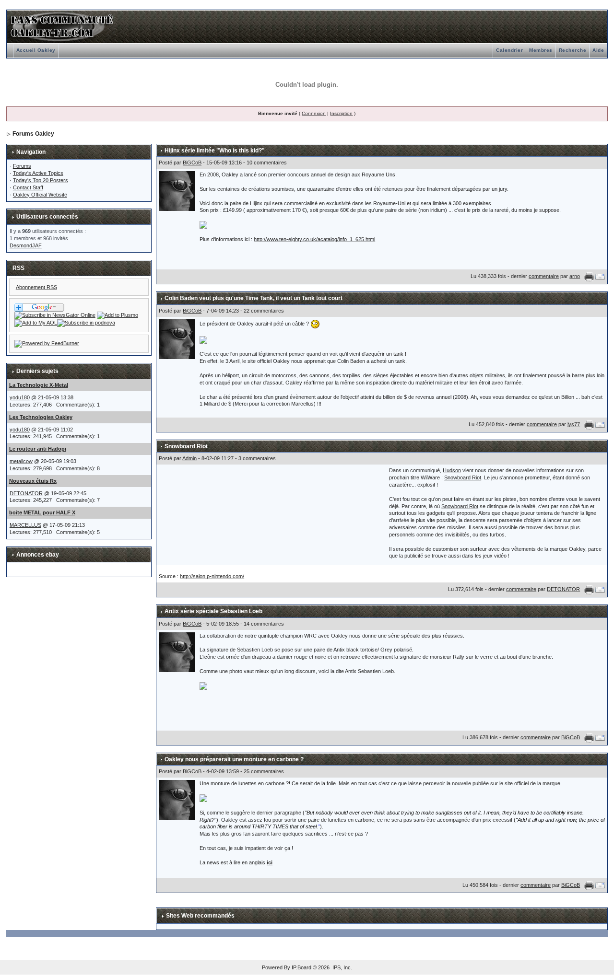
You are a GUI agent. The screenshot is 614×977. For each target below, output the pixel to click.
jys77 (573, 424)
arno (574, 276)
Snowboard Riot (186, 446)
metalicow (21, 461)
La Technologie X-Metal (38, 385)
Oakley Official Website (40, 195)
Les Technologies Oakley (40, 417)
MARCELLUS (25, 525)
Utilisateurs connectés (47, 216)
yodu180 (20, 397)
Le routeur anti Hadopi (37, 449)
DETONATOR (26, 493)
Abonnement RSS (36, 287)
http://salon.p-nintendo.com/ (212, 576)
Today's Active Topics (38, 173)
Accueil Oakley (36, 50)
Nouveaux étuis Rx (33, 481)
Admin (189, 458)
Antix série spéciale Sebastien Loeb (213, 611)
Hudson (452, 470)
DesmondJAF (26, 245)
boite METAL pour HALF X (42, 512)
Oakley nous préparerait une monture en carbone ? (234, 759)
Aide (598, 50)
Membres (541, 50)
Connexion (314, 113)
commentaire (544, 276)
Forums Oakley (33, 133)
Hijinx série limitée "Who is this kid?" (215, 150)
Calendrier (509, 50)
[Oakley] (54, 315)
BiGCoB (192, 162)
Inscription (341, 113)
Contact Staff (28, 187)
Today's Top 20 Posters (40, 180)
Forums (22, 166)
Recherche (573, 50)
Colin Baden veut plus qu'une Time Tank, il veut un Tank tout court (253, 298)
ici (269, 862)
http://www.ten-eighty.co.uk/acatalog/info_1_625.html (314, 239)
